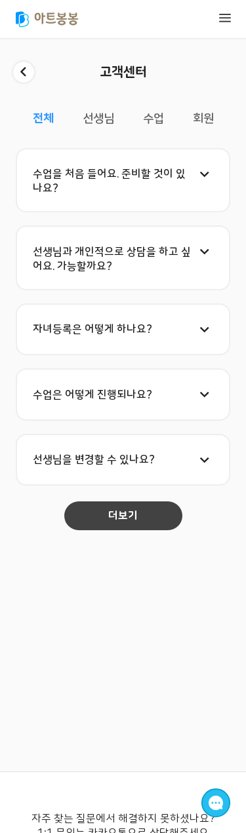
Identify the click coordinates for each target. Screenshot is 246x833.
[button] (123, 180)
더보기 (123, 516)
